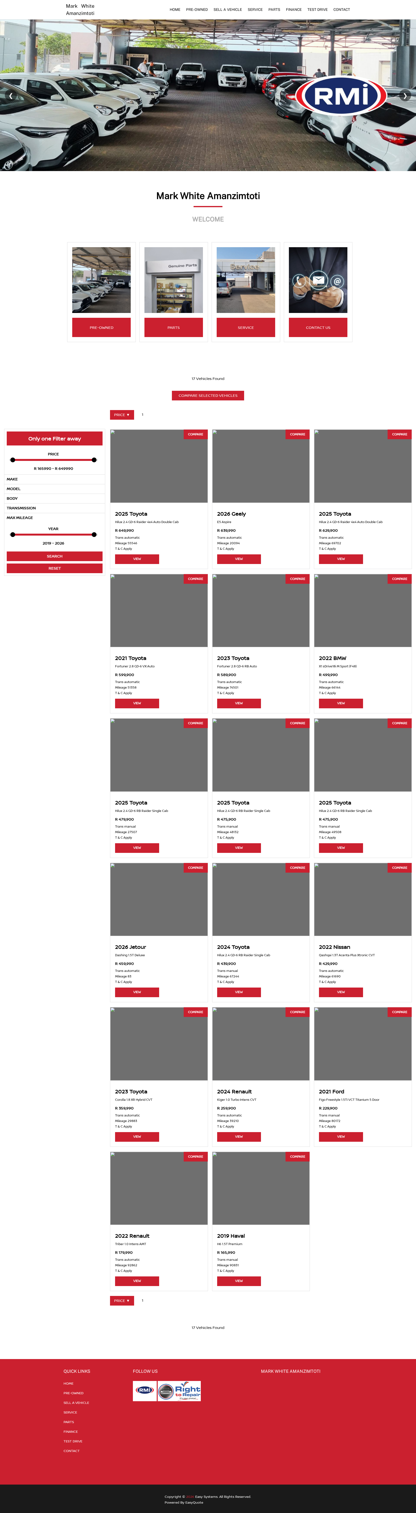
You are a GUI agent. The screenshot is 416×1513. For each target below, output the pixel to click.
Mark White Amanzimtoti (80, 9)
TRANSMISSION (21, 508)
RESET (55, 568)
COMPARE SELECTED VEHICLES (208, 395)
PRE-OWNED (197, 9)
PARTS (274, 9)
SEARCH (55, 556)
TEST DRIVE (317, 9)
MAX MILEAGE (20, 517)
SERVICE (255, 9)
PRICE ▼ (122, 414)
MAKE (12, 479)
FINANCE (294, 9)
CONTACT (341, 9)
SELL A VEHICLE (228, 9)
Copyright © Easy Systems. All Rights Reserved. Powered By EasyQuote (208, 1499)
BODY (12, 498)
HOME (175, 9)
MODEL (13, 488)
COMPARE (195, 434)
